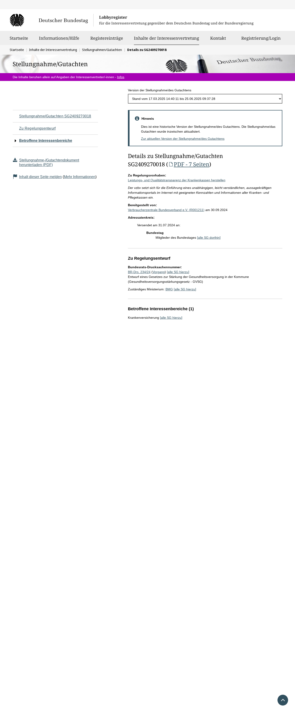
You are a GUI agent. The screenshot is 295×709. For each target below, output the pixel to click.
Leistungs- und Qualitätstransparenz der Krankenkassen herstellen (176, 180)
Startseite (19, 38)
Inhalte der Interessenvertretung (166, 38)
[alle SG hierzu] (178, 272)
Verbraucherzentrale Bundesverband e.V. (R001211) (166, 210)
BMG (169, 289)
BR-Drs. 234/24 (139, 272)
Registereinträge (106, 38)
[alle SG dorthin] (209, 237)
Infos (120, 77)
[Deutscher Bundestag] (51, 20)
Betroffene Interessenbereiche (45, 141)
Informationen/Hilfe (59, 38)
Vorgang (159, 272)
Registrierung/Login (261, 38)
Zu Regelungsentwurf (37, 128)
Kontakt (218, 38)
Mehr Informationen (79, 177)
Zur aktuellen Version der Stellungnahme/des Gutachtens (182, 138)
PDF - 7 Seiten (191, 164)
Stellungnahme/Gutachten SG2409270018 (55, 116)
